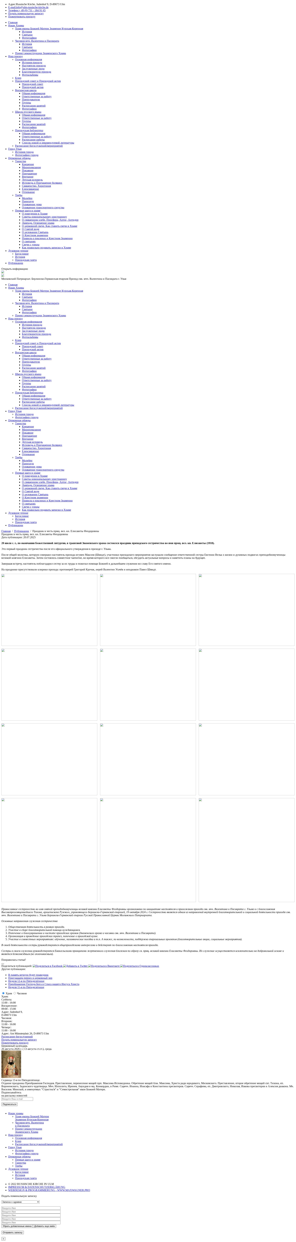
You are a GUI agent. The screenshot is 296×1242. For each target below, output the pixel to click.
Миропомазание (31, 167)
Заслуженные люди (33, 68)
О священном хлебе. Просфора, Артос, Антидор (50, 219)
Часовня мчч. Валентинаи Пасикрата (29, 1124)
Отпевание (28, 192)
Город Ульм (15, 148)
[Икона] (11, 1077)
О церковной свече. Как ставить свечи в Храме (49, 226)
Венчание (27, 176)
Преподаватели (31, 99)
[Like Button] (2, 963)
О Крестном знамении (35, 235)
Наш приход (15, 56)
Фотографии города (26, 155)
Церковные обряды (19, 158)
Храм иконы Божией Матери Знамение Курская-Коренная (49, 28)
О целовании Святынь (35, 232)
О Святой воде (30, 229)
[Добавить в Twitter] (75, 965)
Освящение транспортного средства (43, 207)
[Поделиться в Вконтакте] (104, 965)
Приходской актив (33, 87)
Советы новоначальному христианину (44, 216)
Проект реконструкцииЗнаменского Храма (28, 1130)
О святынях (29, 241)
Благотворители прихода (36, 71)
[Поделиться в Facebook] (48, 965)
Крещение (28, 164)
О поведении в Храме (35, 213)
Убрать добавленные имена (17, 1226)
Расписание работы (33, 139)
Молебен (27, 198)
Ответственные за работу (37, 96)
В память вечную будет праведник (28, 974)
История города (24, 151)
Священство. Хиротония (36, 185)
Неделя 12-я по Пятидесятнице (26, 981)
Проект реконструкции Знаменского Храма (40, 53)
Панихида (28, 201)
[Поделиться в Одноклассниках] (139, 965)
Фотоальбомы (30, 74)
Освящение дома (32, 204)
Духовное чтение (18, 250)
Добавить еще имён (44, 1226)
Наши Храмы (16, 25)
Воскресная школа (25, 90)
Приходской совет (32, 84)
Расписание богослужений (17, 1036)
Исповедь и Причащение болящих (42, 182)
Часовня (22, 993)
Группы (26, 102)
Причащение (29, 173)
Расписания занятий (34, 105)
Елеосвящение (30, 189)
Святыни (27, 34)
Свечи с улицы (30, 244)
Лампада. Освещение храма (38, 222)
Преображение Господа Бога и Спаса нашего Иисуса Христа (43, 984)
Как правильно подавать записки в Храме (46, 247)
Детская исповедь (32, 179)
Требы (18, 195)
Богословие (22, 253)
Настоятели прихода (34, 65)
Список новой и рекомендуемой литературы (48, 142)
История (27, 31)
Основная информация (28, 59)
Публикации (15, 263)
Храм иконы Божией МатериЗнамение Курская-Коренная (32, 1118)
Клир (18, 77)
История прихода (32, 62)
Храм (9, 993)
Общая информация (33, 93)
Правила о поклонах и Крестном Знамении (47, 238)
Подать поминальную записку (19, 1039)
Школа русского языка (28, 111)
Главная (12, 22)
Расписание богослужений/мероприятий (39, 145)
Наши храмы (15, 1113)
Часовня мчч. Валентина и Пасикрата (37, 40)
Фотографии (29, 37)
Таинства (20, 161)
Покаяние (27, 170)
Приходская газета (26, 259)
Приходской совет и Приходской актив (38, 81)
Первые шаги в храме (27, 210)
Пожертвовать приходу (15, 1042)
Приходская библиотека (29, 130)
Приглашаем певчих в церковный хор (30, 977)
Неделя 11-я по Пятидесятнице (26, 987)
